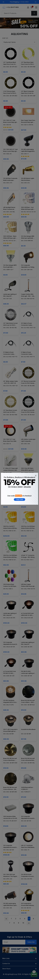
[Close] (36, 475)
